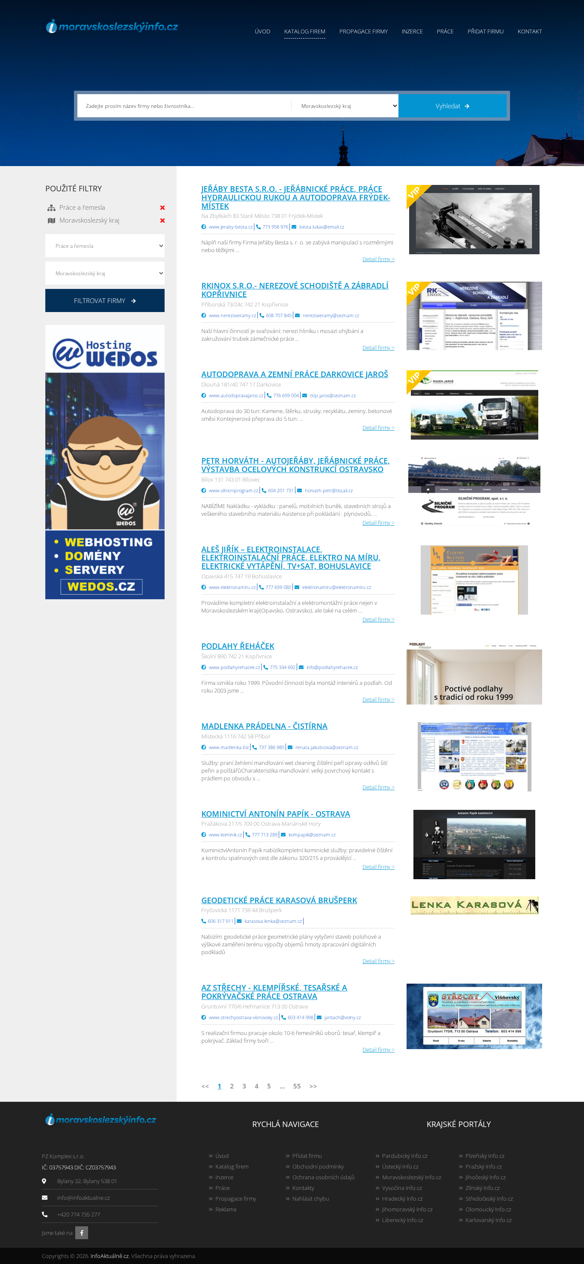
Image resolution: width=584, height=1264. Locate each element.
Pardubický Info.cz (405, 1156)
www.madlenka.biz (229, 747)
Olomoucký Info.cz (488, 1209)
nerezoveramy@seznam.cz (331, 315)
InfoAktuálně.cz (110, 1256)
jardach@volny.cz (342, 1017)
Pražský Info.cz (484, 1166)
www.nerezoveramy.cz (232, 315)
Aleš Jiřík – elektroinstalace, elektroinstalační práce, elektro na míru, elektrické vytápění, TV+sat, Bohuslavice (290, 557)
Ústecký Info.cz (400, 1166)
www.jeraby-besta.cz (231, 226)
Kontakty (303, 1188)
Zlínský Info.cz (483, 1188)
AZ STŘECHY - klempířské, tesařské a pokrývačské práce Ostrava (274, 991)
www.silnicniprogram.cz (233, 490)
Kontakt (530, 31)
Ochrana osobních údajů (323, 1177)
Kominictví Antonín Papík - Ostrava (275, 814)
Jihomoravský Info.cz (407, 1209)
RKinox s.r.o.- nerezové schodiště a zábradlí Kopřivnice (295, 289)
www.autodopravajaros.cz (236, 395)
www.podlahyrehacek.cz (234, 667)
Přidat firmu (486, 31)
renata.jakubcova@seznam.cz (326, 747)
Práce (445, 31)
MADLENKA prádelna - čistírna (264, 726)
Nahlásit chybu (310, 1198)
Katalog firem (304, 31)
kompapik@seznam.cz (312, 834)
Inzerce (412, 31)
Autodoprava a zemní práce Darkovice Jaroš (294, 374)
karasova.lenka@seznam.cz (273, 921)
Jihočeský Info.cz (486, 1177)
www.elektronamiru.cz (232, 587)
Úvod (262, 31)
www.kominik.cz (225, 834)
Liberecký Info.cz (402, 1220)
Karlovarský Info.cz (489, 1220)
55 (297, 1086)
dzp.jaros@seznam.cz (333, 395)
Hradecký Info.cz (402, 1198)
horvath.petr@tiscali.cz (329, 490)
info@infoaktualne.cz (83, 1198)
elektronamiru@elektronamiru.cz (336, 587)
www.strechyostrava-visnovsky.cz (243, 1017)
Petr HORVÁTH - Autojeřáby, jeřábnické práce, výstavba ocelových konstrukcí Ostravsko (295, 464)
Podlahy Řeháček (237, 646)
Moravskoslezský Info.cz (411, 1177)
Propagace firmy (363, 31)
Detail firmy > (379, 259)
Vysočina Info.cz (402, 1188)
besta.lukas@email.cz (321, 226)
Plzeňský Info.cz (485, 1156)
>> (313, 1086)
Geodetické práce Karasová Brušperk (279, 900)
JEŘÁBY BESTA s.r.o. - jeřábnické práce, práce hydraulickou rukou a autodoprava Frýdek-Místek (295, 197)
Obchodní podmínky (318, 1166)
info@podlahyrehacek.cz (332, 667)
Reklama (225, 1209)
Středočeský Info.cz (489, 1198)
